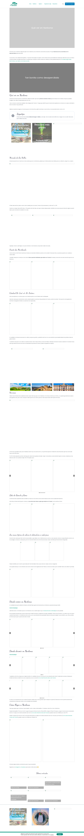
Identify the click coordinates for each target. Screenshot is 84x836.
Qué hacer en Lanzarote (51, 800)
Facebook (23, 767)
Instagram (17, 767)
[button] (36, 3)
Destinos (34, 3)
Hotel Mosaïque (13, 654)
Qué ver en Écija (15, 787)
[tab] (39, 492)
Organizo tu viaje (47, 3)
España (40, 3)
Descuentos (55, 3)
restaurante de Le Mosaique (49, 610)
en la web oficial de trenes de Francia (40, 712)
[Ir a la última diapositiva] (10, 476)
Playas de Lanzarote (33, 800)
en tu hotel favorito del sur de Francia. (47, 678)
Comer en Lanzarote (33, 787)
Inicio (30, 3)
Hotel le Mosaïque (13, 608)
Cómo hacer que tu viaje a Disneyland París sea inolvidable (18, 797)
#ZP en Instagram (70, 4)
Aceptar (59, 834)
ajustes (52, 834)
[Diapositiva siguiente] (74, 476)
